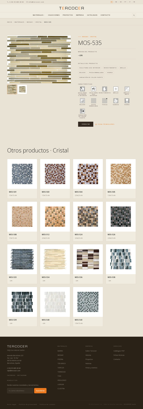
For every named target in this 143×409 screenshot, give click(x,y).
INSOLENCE (62, 380)
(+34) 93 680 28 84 (16, 2)
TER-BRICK (62, 363)
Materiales (38, 15)
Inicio (9, 22)
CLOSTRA (61, 388)
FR (134, 2)
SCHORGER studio (130, 404)
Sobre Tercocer (91, 351)
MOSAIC (30, 22)
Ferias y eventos (91, 368)
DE (121, 2)
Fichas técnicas (119, 355)
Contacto (105, 15)
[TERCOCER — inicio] (71, 8)
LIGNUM (61, 384)
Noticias (88, 363)
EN (116, 2)
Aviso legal (11, 404)
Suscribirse (40, 391)
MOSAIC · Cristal (89, 36)
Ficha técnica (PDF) (106, 124)
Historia (88, 355)
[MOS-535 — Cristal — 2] (22, 89)
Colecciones (54, 15)
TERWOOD (62, 372)
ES (111, 2)
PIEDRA (60, 359)
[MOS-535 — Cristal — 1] (12, 89)
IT (130, 2)
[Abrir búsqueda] (134, 15)
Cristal (38, 22)
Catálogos (92, 15)
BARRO (60, 351)
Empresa (80, 15)
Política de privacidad (28, 404)
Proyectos (68, 15)
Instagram (21, 375)
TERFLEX (61, 368)
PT (125, 2)
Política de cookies (47, 404)
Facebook (11, 375)
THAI (59, 376)
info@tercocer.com (36, 2)
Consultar (86, 124)
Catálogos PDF (119, 351)
